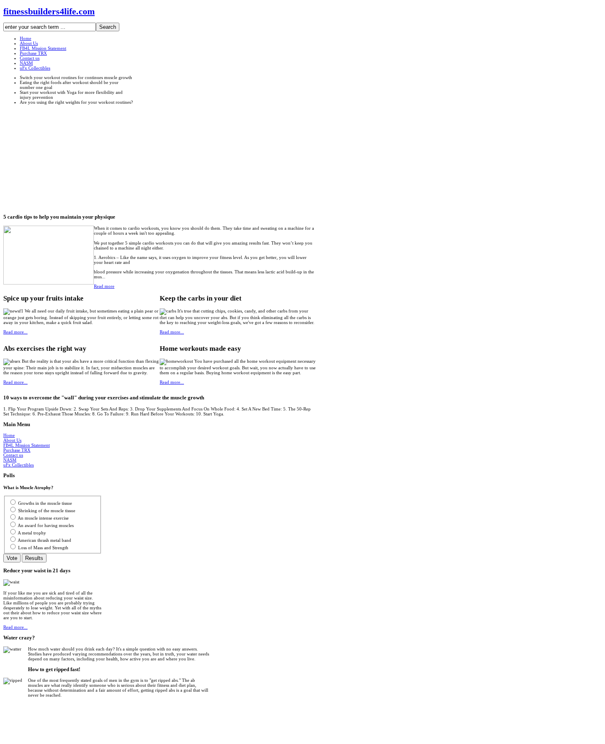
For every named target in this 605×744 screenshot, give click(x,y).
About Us (12, 440)
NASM (9, 459)
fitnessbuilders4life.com (49, 11)
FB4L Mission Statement (26, 445)
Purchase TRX (16, 450)
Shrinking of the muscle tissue (46, 510)
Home (9, 435)
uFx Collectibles (18, 464)
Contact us (13, 454)
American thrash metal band (44, 540)
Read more (104, 286)
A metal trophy (32, 532)
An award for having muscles (46, 525)
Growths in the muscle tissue (45, 503)
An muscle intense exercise (43, 517)
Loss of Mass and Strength (43, 547)
